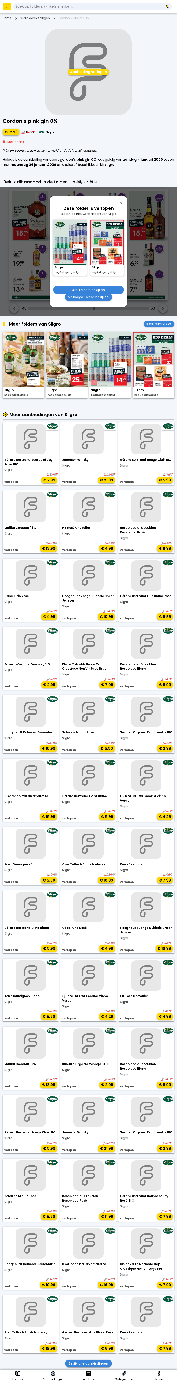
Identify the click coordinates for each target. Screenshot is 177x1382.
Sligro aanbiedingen (35, 18)
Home (7, 18)
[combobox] (88, 6)
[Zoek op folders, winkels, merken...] (168, 6)
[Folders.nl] (7, 6)
